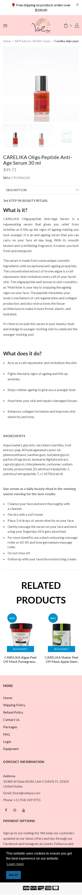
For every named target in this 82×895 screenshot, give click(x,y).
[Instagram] (14, 810)
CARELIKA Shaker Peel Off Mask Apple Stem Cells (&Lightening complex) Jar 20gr (61, 659)
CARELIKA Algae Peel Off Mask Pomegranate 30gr (20, 659)
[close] (77, 4)
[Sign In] (77, 25)
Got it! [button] (13, 875)
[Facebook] (6, 810)
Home (7, 41)
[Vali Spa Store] (41, 25)
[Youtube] (23, 810)
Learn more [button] (15, 864)
